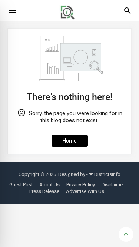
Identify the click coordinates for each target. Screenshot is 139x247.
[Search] (127, 13)
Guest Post (21, 184)
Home (70, 141)
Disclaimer (113, 184)
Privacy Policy (80, 184)
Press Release (44, 191)
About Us (49, 184)
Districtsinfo (107, 174)
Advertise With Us (85, 191)
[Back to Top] (126, 234)
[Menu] (12, 11)
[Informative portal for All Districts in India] (70, 23)
